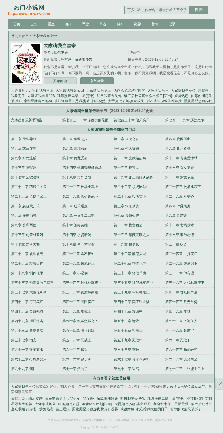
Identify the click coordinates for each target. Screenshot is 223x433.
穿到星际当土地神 (38, 101)
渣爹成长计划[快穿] (97, 404)
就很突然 (99, 101)
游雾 (114, 409)
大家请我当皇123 (41, 96)
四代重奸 (61, 52)
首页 (16, 24)
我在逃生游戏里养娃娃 (164, 101)
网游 (102, 24)
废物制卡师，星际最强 (170, 404)
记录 (171, 24)
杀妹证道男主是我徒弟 (71, 101)
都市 (68, 24)
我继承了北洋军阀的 (129, 91)
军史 (85, 24)
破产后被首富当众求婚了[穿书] (148, 96)
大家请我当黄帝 (183, 91)
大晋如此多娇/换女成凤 (126, 101)
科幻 (120, 24)
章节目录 (97, 81)
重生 (51, 24)
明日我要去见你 (109, 96)
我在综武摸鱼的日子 (152, 409)
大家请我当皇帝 (45, 36)
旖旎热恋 (181, 96)
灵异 (137, 24)
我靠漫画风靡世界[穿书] (76, 96)
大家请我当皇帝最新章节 (185, 387)
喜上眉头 (63, 409)
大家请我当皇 (158, 91)
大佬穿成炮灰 (45, 404)
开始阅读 (60, 81)
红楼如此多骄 (68, 404)
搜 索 (199, 10)
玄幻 (33, 24)
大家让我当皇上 (40, 91)
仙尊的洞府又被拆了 (186, 409)
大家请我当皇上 (98, 91)
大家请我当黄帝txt (70, 91)
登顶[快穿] (195, 399)
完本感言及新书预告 (76, 59)
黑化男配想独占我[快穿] (90, 409)
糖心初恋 (35, 399)
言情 (154, 24)
